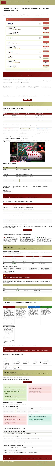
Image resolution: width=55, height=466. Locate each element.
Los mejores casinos (40, 461)
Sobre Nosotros (46, 462)
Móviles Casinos (30, 1)
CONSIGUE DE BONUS (27, 99)
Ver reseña (46, 29)
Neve (3, 461)
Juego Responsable (40, 462)
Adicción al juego (47, 461)
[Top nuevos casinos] (3, 2)
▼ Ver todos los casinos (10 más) (27, 69)
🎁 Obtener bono (45, 27)
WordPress (12, 461)
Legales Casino (17, 1)
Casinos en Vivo (23, 1)
